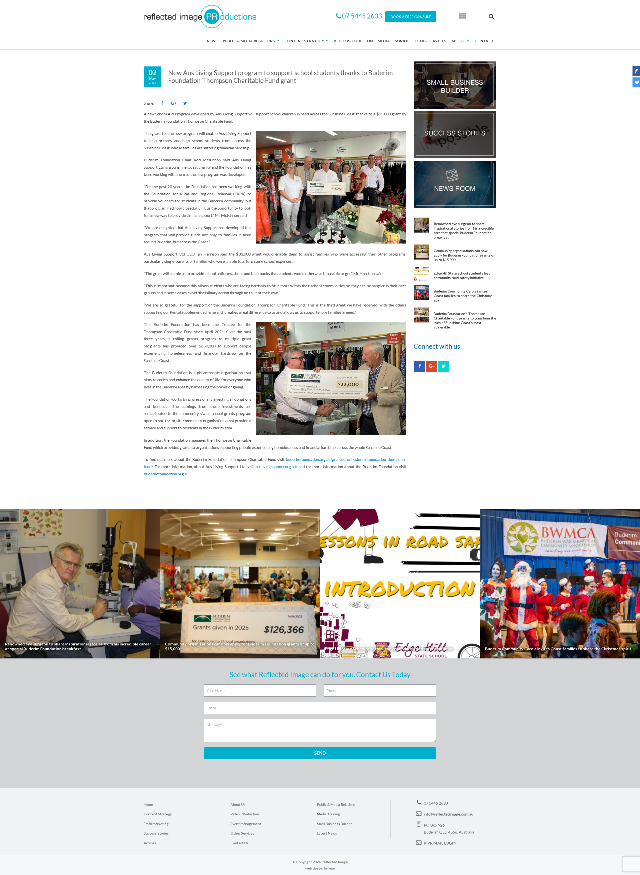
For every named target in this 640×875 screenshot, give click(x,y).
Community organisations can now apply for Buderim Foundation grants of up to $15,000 (464, 255)
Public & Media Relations (249, 41)
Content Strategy (304, 41)
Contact (484, 41)
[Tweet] (185, 103)
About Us (238, 804)
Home (148, 804)
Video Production (353, 41)
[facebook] (419, 366)
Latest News (327, 833)
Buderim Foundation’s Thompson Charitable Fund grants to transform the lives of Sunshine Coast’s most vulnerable (465, 320)
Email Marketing (156, 824)
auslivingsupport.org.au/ (276, 466)
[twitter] (443, 366)
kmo (331, 868)
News (212, 41)
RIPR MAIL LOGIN (440, 843)
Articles (150, 843)
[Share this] (162, 103)
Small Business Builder (334, 824)
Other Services (430, 41)
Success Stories (156, 833)
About (458, 41)
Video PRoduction (244, 814)
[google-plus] (431, 366)
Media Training (394, 41)
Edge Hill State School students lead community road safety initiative (462, 275)
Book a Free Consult (410, 16)
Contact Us (239, 843)
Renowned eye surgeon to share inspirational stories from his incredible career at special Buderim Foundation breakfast (464, 230)
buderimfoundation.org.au (166, 473)
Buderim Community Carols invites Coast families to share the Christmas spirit (463, 295)
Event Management (245, 824)
